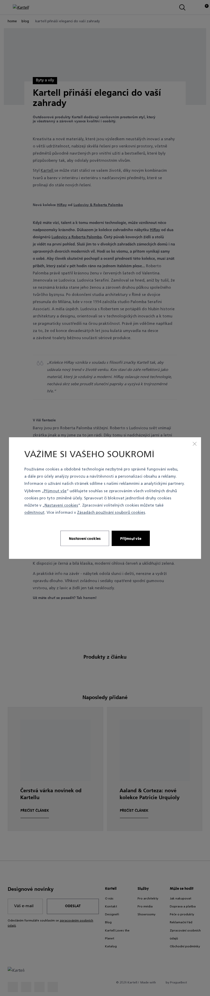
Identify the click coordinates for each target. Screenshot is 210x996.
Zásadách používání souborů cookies (111, 513)
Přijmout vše (55, 491)
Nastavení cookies (61, 506)
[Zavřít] (194, 443)
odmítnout (34, 513)
